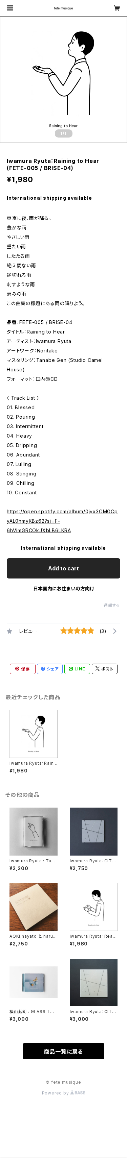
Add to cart (63, 568)
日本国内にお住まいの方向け (63, 588)
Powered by (56, 1092)
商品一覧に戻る (63, 1051)
